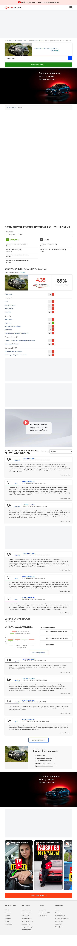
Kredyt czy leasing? (27, 927)
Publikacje (58, 913)
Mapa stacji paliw (26, 929)
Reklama (7, 915)
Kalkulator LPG (26, 924)
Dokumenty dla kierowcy (62, 918)
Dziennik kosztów (27, 913)
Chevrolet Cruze (11, 107)
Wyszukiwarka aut (27, 910)
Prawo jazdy (58, 927)
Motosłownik (59, 921)
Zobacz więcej (38, 652)
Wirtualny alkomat (27, 918)
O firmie (7, 910)
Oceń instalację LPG (44, 913)
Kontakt (7, 921)
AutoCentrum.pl (13, 7)
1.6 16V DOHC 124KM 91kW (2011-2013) (17, 256)
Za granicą (58, 924)
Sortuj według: (45, 451)
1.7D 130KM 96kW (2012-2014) (48, 245)
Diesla (21, 234)
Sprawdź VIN (42, 910)
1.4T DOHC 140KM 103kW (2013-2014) (16, 245)
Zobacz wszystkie (38, 740)
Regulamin (8, 918)
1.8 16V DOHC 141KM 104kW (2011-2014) (17, 261)
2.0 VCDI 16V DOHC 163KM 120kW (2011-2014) (53, 250)
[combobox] (38, 58)
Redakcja (7, 913)
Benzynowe (12, 234)
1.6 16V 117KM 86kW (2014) (13, 250)
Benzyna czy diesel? (27, 921)
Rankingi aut (25, 915)
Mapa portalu (8, 924)
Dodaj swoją (37, 65)
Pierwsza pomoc (60, 915)
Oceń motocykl (42, 915)
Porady (57, 910)
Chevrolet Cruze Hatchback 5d (45, 48)
